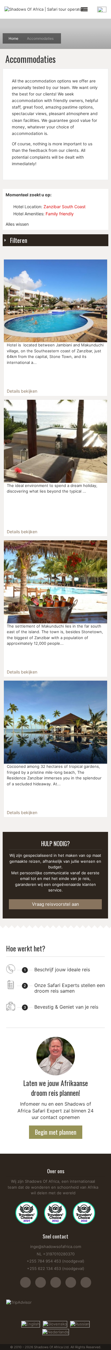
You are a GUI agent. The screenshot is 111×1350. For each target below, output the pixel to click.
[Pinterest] (73, 1285)
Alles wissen (17, 224)
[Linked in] (86, 1285)
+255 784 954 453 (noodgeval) (55, 1261)
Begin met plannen (55, 1132)
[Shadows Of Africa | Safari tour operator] (43, 9)
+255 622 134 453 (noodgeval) (55, 1268)
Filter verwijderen (8, 206)
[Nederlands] (55, 1331)
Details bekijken (22, 391)
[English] (30, 1323)
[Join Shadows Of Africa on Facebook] (42, 1285)
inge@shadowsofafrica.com (55, 1246)
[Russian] (80, 1323)
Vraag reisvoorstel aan (55, 904)
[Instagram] (27, 1285)
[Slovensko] (55, 1323)
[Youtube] (57, 1285)
